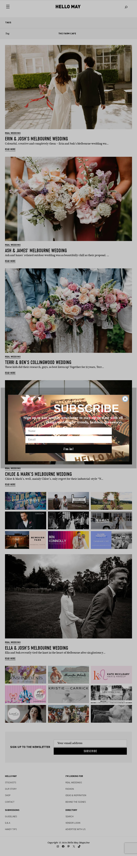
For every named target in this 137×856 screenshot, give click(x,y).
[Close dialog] (125, 399)
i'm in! (69, 449)
